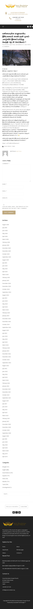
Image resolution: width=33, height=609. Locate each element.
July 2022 (4, 368)
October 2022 (6, 359)
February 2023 (6, 348)
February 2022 (6, 383)
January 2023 (5, 351)
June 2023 (5, 336)
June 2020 (5, 442)
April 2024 (5, 307)
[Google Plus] (16, 511)
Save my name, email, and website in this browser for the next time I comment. (15, 207)
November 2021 (6, 392)
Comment (5, 163)
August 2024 (5, 295)
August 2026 (5, 224)
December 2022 (6, 354)
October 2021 (6, 395)
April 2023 (5, 342)
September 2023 (6, 327)
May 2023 (5, 339)
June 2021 (5, 406)
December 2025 (6, 248)
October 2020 (6, 430)
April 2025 (5, 271)
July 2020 (4, 439)
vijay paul (12, 44)
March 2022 (5, 380)
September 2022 (6, 362)
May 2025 (5, 268)
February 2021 (6, 418)
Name (4, 184)
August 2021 (5, 401)
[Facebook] (28, 27)
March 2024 (5, 310)
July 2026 (4, 227)
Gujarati (4, 475)
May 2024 (5, 304)
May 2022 (5, 374)
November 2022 (6, 356)
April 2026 (5, 236)
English (4, 470)
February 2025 (6, 277)
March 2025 (5, 274)
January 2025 (5, 280)
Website (4, 198)
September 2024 (6, 292)
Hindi (3, 478)
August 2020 (5, 436)
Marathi (4, 481)
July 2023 (4, 333)
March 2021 (5, 415)
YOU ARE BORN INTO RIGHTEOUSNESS (11, 568)
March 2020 (5, 450)
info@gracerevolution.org (8, 590)
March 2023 (5, 345)
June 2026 (5, 230)
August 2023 (5, 330)
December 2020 (6, 424)
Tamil (13, 146)
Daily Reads (5, 549)
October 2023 (6, 324)
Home (3, 546)
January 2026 (5, 245)
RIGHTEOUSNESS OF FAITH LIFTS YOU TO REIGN (13, 561)
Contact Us (19, 553)
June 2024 (5, 301)
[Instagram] (30, 27)
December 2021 (6, 389)
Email (4, 191)
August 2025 (5, 260)
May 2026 (5, 233)
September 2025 (6, 257)
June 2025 (5, 265)
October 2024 (6, 289)
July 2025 (4, 263)
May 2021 (5, 409)
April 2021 (5, 412)
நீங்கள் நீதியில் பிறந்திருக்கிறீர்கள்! (9, 565)
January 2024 (5, 315)
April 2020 (5, 448)
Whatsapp (18, 20)
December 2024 (6, 283)
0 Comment (5, 46)
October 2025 (6, 254)
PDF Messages (20, 549)
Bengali (4, 467)
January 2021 (5, 421)
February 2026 (6, 242)
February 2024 (6, 312)
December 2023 (6, 318)
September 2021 (6, 398)
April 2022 (5, 377)
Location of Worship (18, 12)
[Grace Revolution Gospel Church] (16, 5)
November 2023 (6, 321)
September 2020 (6, 433)
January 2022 (5, 386)
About (17, 546)
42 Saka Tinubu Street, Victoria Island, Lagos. (18, 14)
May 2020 (5, 445)
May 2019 (5, 453)
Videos (4, 553)
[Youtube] (19, 511)
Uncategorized (6, 487)
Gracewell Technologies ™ (19, 602)
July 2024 (4, 298)
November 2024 (6, 286)
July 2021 (4, 403)
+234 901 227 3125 (6, 587)
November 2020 (6, 427)
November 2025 (6, 251)
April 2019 (5, 456)
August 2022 (5, 365)
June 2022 (5, 371)
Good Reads (7, 146)
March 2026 (5, 239)
